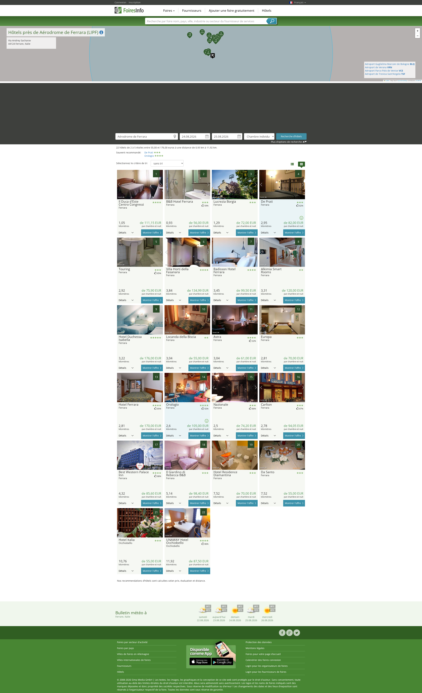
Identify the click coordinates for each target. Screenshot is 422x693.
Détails (122, 232)
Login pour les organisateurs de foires (267, 665)
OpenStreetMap (402, 80)
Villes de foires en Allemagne (133, 654)
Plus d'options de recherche (286, 141)
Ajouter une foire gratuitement (231, 10)
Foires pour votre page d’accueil (263, 654)
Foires (168, 10)
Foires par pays (125, 648)
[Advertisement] (211, 106)
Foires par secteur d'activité (132, 642)
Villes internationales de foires (134, 660)
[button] (211, 54)
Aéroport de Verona (378, 67)
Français (299, 2)
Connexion (120, 2)
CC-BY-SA (418, 80)
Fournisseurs (191, 10)
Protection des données (259, 642)
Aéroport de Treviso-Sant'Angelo (385, 73)
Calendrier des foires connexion (263, 660)
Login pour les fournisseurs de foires (266, 671)
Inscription (135, 2)
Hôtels (266, 10)
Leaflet (387, 80)
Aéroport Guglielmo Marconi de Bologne (390, 64)
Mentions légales (255, 648)
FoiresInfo (131, 10)
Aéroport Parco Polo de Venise (384, 70)
